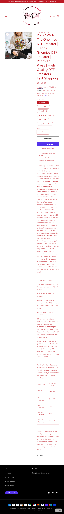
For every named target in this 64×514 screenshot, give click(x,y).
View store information (46, 160)
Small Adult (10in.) (45, 115)
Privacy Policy (9, 485)
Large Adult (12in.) (45, 124)
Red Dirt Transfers (19, 508)
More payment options (48, 148)
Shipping (39, 90)
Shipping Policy (10, 481)
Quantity (39, 128)
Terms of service (28, 510)
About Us (8, 473)
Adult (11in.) (43, 119)
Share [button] (41, 455)
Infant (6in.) (43, 102)
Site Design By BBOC (30, 508)
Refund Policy (9, 477)
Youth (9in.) (43, 111)
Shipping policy (38, 510)
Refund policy (41, 508)
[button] (6, 16)
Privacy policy (50, 508)
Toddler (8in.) (43, 107)
